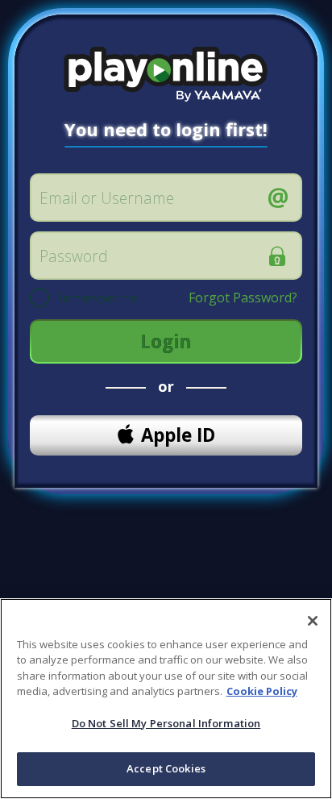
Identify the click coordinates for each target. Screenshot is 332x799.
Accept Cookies (166, 768)
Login (165, 341)
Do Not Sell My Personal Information (166, 723)
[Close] (312, 621)
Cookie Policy (261, 691)
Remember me (97, 299)
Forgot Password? (243, 297)
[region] (166, 698)
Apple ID (178, 434)
